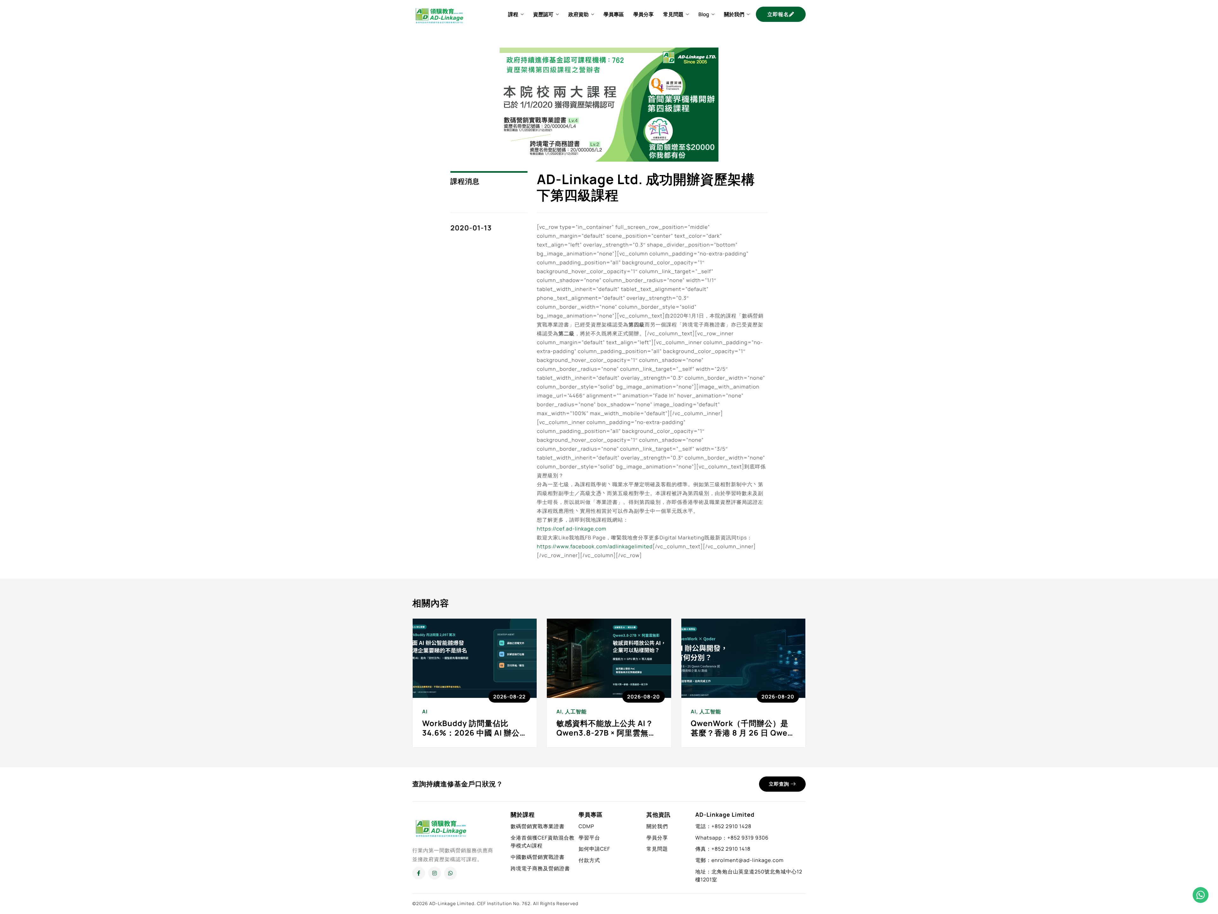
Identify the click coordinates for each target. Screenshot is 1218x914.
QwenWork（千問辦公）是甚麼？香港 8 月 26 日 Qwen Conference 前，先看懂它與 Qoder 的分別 (743, 737)
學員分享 (643, 14)
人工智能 (576, 711)
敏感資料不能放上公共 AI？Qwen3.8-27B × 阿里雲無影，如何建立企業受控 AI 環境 (605, 737)
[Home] (439, 13)
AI (425, 711)
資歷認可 (543, 14)
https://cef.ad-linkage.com (571, 528)
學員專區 (614, 14)
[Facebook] (418, 873)
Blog (703, 14)
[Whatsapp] (450, 873)
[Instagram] (434, 873)
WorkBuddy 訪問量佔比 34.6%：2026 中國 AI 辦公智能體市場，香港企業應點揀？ (471, 737)
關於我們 (734, 14)
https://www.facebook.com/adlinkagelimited (595, 546)
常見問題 (673, 14)
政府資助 (578, 14)
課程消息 (465, 181)
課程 (513, 14)
